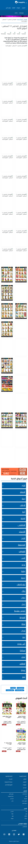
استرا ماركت (24, 794)
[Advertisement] (14, 762)
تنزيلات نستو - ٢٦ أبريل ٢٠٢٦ (8, 743)
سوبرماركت (21, 13)
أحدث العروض (21, 698)
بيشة (23, 571)
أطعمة (13, 688)
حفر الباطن (21, 584)
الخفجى (11, 811)
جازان (23, 597)
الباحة (23, 518)
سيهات (12, 818)
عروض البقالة (10, 690)
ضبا (26, 811)
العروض (23, 8)
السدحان (11, 798)
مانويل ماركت (24, 801)
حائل (23, 591)
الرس (23, 558)
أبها (23, 512)
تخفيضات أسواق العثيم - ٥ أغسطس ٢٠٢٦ (21, 717)
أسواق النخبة (20, 19)
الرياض (22, 505)
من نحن (24, 788)
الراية (26, 796)
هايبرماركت (20, 688)
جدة (23, 498)
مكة (23, 624)
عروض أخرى (8, 8)
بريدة (23, 578)
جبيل (23, 604)
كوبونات (18, 8)
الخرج (23, 538)
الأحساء (22, 531)
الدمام (22, 492)
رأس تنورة (21, 644)
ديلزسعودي (25, 826)
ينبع (23, 677)
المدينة (22, 617)
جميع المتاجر (24, 803)
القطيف (22, 551)
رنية (23, 637)
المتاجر (25, 779)
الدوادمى (21, 525)
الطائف (22, 663)
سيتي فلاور (11, 794)
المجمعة (21, 545)
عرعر (23, 564)
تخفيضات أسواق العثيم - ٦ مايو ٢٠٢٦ (21, 743)
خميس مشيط (19, 611)
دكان (12, 801)
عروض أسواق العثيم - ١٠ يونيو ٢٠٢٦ (7, 716)
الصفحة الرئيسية (22, 776)
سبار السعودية (10, 796)
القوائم (13, 8)
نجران (23, 630)
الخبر (23, 485)
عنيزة (23, 670)
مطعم (16, 13)
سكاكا (22, 650)
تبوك (23, 657)
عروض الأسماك (19, 690)
